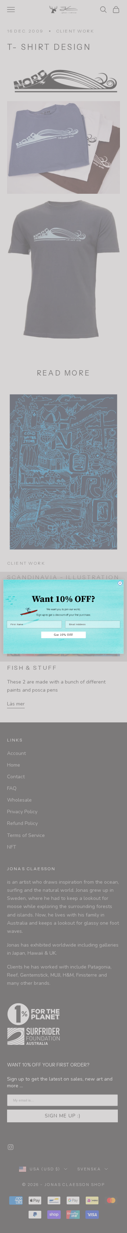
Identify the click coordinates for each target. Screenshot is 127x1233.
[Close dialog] (120, 583)
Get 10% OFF (63, 634)
